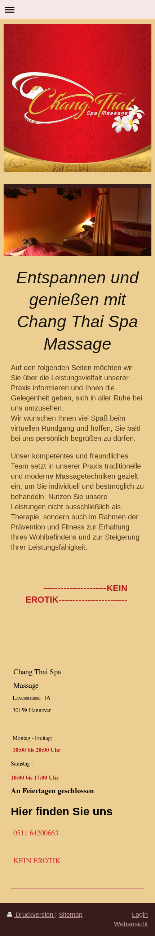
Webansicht (131, 924)
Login (140, 914)
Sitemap (71, 914)
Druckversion (34, 914)
